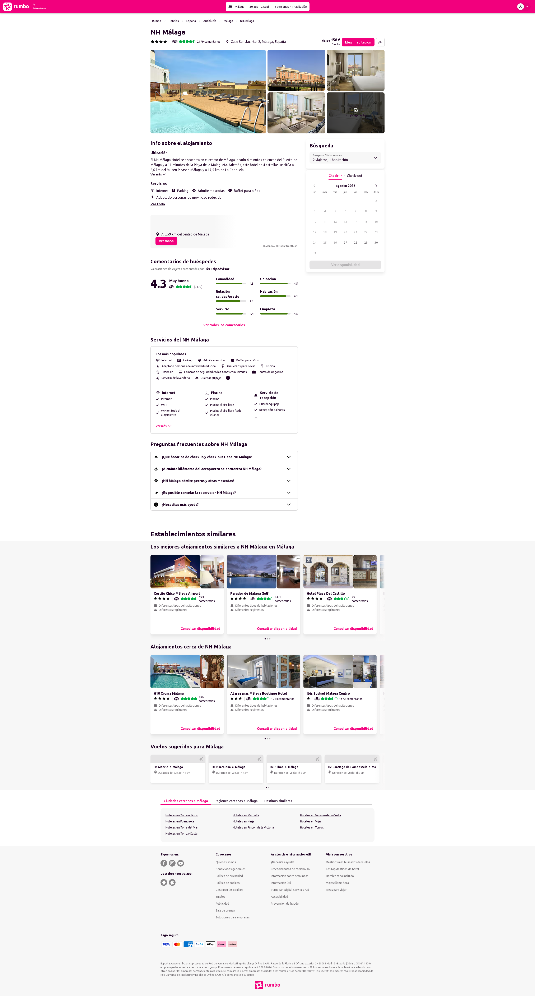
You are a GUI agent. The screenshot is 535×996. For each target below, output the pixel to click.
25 (325, 242)
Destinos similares (278, 801)
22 (366, 232)
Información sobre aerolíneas (289, 876)
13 (345, 221)
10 (314, 221)
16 (376, 221)
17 (314, 232)
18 (325, 232)
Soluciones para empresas (233, 917)
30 (376, 242)
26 (335, 242)
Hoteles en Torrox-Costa (181, 833)
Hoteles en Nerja (243, 821)
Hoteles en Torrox (312, 827)
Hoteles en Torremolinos (182, 815)
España (191, 21)
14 (355, 221)
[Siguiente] (376, 186)
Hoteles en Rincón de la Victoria (253, 827)
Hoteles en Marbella (246, 815)
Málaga (239, 6)
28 (355, 242)
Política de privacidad (229, 876)
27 (345, 242)
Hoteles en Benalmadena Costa (320, 815)
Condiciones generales (231, 869)
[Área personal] (523, 7)
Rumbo (156, 21)
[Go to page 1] (265, 638)
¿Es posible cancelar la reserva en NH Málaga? (199, 493)
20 (345, 232)
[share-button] (380, 42)
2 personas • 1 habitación (290, 6)
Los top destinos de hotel (342, 869)
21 (355, 232)
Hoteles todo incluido (340, 876)
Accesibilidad (279, 896)
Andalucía (209, 21)
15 (366, 221)
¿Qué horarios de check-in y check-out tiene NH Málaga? (207, 457)
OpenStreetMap (287, 246)
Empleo (220, 896)
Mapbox (270, 246)
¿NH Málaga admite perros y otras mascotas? (198, 481)
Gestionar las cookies (229, 889)
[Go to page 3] (269, 638)
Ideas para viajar (336, 889)
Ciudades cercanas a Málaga (186, 801)
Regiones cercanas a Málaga (236, 801)
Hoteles (174, 21)
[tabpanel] (267, 825)
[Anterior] (314, 186)
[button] (208, 91)
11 (325, 221)
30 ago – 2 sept (259, 6)
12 (335, 221)
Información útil (281, 883)
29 (366, 242)
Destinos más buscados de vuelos (348, 862)
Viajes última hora (337, 883)
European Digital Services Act (290, 889)
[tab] (185, 801)
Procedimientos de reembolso (290, 869)
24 (314, 242)
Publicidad (222, 903)
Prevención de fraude (285, 903)
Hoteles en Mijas (311, 821)
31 (314, 253)
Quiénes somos (226, 862)
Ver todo (157, 204)
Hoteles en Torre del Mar (182, 827)
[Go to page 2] (267, 638)
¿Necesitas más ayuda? (180, 504)
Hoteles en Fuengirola (180, 821)
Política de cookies (228, 883)
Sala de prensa (225, 910)
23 (376, 232)
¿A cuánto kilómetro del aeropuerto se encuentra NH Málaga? (212, 469)
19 (335, 232)
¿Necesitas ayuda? (282, 862)
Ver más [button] (161, 426)
